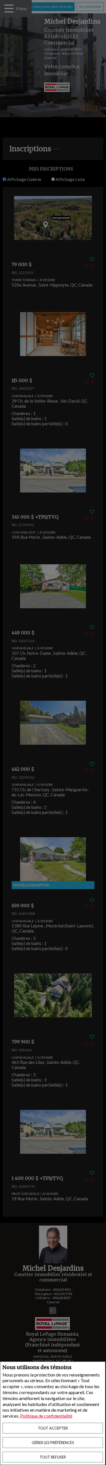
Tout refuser (53, 1457)
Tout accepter (53, 1428)
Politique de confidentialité (46, 1415)
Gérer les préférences (53, 1442)
